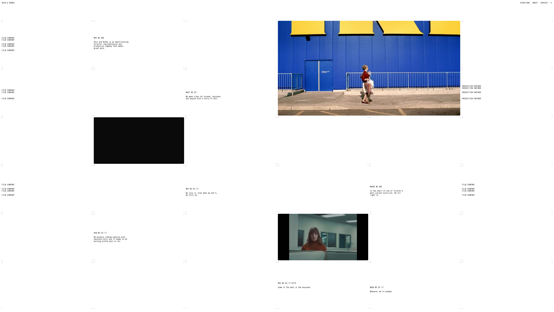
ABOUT (535, 3)
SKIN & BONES (8, 3)
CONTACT (544, 3)
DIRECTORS (525, 3)
